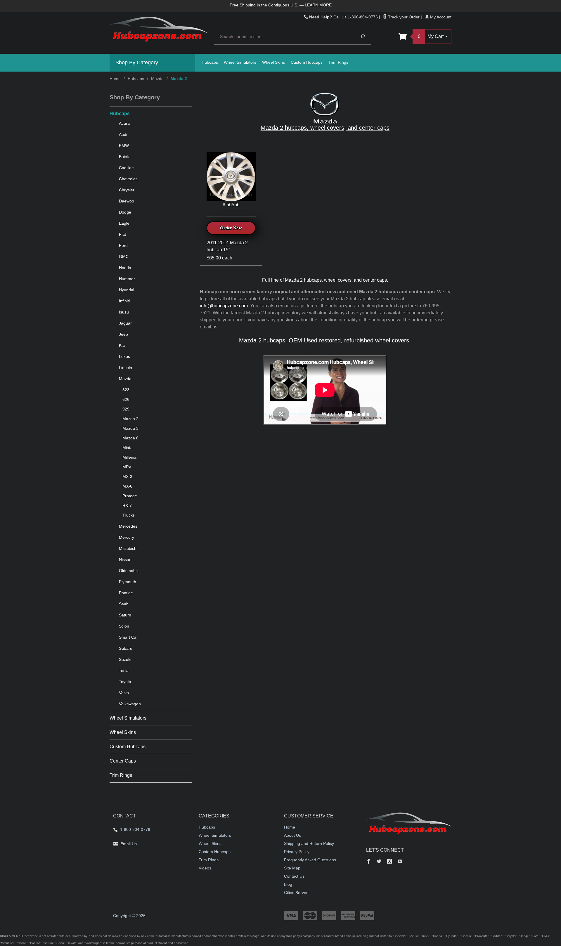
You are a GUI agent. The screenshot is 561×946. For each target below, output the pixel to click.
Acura (124, 123)
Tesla (124, 670)
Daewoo (126, 201)
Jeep (123, 334)
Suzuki (125, 659)
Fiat (122, 234)
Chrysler (126, 190)
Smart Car (128, 637)
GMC (124, 256)
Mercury (126, 537)
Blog (288, 884)
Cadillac (126, 167)
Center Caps (123, 760)
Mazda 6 (130, 438)
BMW (124, 145)
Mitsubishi (128, 548)
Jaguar (125, 323)
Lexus (124, 356)
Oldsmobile (129, 570)
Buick (124, 156)
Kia (122, 345)
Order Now (231, 228)
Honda (125, 267)
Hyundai (126, 289)
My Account (440, 17)
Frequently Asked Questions (310, 859)
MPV (126, 467)
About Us (292, 835)
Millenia (129, 457)
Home (115, 78)
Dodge (125, 212)
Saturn (125, 615)
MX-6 (127, 486)
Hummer (127, 278)
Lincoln (125, 367)
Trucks (128, 515)
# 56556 (231, 204)
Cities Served (296, 892)
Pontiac (126, 592)
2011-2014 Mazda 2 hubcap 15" (227, 246)
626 (125, 399)
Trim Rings (338, 62)
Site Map (292, 868)
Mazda (157, 78)
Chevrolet (128, 178)
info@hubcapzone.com (224, 305)
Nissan (125, 559)
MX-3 (127, 476)
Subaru (125, 648)
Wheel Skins (273, 62)
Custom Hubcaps (307, 62)
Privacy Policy (296, 851)
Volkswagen (130, 703)
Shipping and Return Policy (309, 843)
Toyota (125, 681)
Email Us (128, 843)
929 (125, 409)
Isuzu (124, 312)
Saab (124, 604)
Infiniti (124, 301)
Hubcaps (210, 62)
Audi (123, 134)
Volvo (124, 692)
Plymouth (127, 581)
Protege (129, 495)
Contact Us (294, 876)
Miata (127, 447)
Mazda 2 (130, 418)
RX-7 (127, 505)
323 (125, 389)
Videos (205, 868)
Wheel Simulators (240, 62)
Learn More (318, 5)
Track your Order (403, 17)
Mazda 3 (130, 428)
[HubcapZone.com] (158, 32)
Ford (123, 245)
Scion (124, 626)
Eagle (124, 223)
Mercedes (128, 526)
